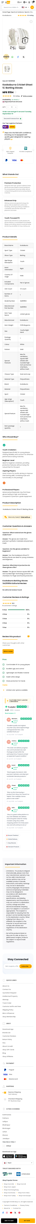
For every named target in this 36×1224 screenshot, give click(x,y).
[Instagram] (8, 1213)
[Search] (32, 7)
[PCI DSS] (7, 1174)
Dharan (5, 1135)
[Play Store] (21, 1156)
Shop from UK (21, 1184)
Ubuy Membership (9, 1017)
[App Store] (8, 1156)
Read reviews (9, 713)
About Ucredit (7, 1046)
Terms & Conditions (10, 1205)
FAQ (3, 1043)
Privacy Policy (24, 1205)
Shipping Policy (7, 1010)
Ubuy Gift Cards (8, 1050)
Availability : (7, 100)
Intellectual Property (10, 996)
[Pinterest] (20, 1213)
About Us (5, 986)
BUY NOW (27, 1220)
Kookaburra (6, 15)
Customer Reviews (9, 1036)
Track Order (6, 1003)
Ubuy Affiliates (7, 1056)
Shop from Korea (9, 1193)
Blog (4, 1053)
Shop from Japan (10, 1187)
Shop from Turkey (10, 1196)
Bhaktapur (6, 1125)
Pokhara (5, 1118)
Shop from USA (9, 1184)
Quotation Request (9, 993)
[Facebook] (4, 1213)
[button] (20, 2)
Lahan (4, 1132)
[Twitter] (16, 1213)
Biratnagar (6, 1128)
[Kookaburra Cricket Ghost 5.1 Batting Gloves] (18, 39)
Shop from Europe (25, 1196)
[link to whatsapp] (12, 57)
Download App (7, 1029)
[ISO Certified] (22, 1174)
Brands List (6, 1033)
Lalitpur (5, 1122)
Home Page (6, 12)
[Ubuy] (7, 2)
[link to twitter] (23, 57)
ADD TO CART (9, 1220)
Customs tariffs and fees (11, 1006)
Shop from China (23, 1193)
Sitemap (5, 1000)
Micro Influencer (8, 1013)
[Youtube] (12, 1213)
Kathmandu (6, 1115)
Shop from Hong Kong (11, 1190)
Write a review (8, 651)
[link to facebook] (18, 57)
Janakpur (6, 1139)
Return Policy (7, 1039)
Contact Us (6, 989)
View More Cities (8, 1142)
